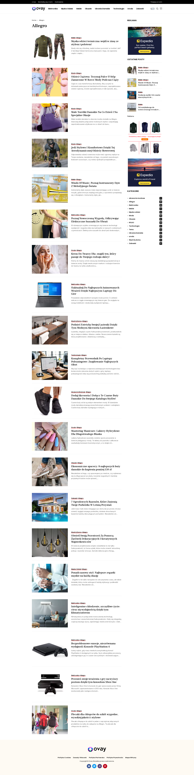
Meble (145, 209)
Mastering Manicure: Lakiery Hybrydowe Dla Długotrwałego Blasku (95, 432)
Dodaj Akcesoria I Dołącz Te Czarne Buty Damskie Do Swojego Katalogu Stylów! (94, 397)
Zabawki (145, 243)
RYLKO (145, 222)
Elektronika (145, 205)
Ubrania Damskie (145, 233)
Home (34, 20)
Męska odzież (145, 212)
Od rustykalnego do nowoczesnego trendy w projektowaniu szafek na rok (150, 109)
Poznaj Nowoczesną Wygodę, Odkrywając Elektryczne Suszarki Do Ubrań (95, 220)
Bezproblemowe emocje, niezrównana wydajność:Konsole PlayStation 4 (93, 645)
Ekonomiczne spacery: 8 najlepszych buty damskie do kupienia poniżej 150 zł (95, 468)
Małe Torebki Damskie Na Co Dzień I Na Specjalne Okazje (94, 113)
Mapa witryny (130, 758)
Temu (145, 229)
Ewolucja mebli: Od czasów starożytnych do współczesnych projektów (149, 97)
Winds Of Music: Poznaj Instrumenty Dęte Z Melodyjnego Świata (95, 184)
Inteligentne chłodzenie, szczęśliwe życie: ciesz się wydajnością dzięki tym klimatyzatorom (95, 609)
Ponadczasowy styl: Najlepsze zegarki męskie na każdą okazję (93, 574)
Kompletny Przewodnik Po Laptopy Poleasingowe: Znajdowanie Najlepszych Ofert (94, 361)
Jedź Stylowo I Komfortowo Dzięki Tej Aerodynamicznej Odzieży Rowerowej (93, 149)
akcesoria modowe (145, 198)
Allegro (41, 20)
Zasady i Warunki (80, 758)
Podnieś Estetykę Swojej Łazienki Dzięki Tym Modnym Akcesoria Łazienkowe (94, 326)
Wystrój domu (145, 240)
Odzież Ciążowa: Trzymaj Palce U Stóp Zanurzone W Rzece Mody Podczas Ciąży (95, 78)
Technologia (145, 226)
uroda (145, 236)
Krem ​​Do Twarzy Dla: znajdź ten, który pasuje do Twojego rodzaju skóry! (93, 255)
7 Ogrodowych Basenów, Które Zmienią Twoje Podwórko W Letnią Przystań (94, 503)
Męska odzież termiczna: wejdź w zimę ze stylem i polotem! (95, 43)
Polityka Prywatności (115, 758)
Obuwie (145, 219)
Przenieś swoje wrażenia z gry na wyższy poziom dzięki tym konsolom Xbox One (94, 680)
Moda (145, 215)
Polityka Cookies (64, 758)
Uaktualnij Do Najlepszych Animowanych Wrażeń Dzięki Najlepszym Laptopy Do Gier (95, 291)
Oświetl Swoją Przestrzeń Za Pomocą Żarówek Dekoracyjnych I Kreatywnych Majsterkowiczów (94, 538)
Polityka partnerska (96, 758)
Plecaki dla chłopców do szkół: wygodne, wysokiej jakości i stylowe (94, 716)
